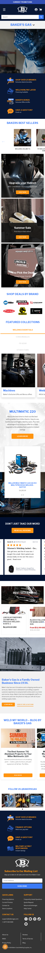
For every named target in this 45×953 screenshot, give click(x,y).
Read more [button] (11, 559)
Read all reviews (22, 530)
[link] (22, 569)
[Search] (41, 17)
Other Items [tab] (23, 350)
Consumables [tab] (23, 337)
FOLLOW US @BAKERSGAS (22, 789)
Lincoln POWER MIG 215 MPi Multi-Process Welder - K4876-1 (12, 620)
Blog (23, 943)
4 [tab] (26, 70)
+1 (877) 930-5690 (7, 922)
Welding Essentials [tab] (23, 330)
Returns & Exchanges (30, 905)
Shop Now (22, 192)
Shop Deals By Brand (22, 294)
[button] (40, 9)
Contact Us (5, 905)
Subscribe (22, 886)
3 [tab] (22, 70)
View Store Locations (25, 704)
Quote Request (29, 902)
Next (42, 140)
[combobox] (20, 17)
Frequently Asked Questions (33, 899)
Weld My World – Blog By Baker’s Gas (22, 722)
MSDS (4, 939)
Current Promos (7, 902)
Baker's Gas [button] (21, 25)
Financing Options (8, 899)
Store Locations (7, 908)
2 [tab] (19, 70)
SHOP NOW (22, 282)
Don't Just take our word (22, 523)
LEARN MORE (22, 436)
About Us (5, 935)
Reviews (25, 935)
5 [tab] (29, 70)
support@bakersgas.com (10, 919)
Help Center (28, 908)
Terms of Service (27, 939)
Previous (2, 140)
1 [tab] (16, 70)
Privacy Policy (6, 943)
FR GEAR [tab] (23, 343)
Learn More (8, 704)
